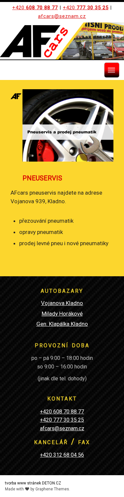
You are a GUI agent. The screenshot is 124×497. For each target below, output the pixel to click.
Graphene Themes (52, 489)
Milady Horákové (62, 313)
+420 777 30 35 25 (62, 420)
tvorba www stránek (23, 483)
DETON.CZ (51, 483)
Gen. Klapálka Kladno (62, 324)
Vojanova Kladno (62, 303)
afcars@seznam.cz (62, 16)
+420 (35, 8)
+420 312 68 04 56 (62, 455)
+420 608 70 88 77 (62, 411)
